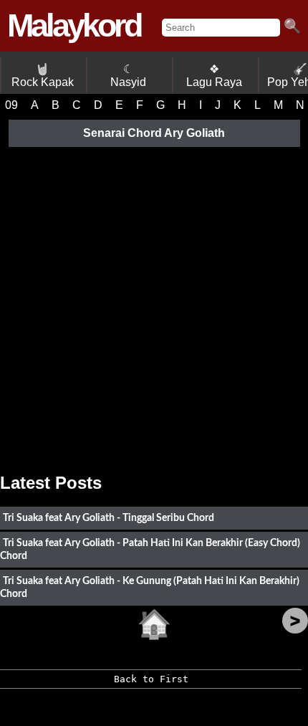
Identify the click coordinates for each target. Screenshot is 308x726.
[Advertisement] (154, 305)
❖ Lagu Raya (214, 75)
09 (11, 105)
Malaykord (73, 25)
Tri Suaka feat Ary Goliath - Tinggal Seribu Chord (108, 517)
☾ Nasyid (128, 75)
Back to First (151, 679)
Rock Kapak (42, 75)
